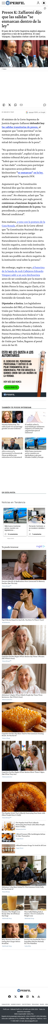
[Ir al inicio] (15, 3)
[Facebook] (9, 996)
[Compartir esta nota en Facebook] (4, 105)
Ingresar (38, 3)
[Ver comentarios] (44, 9)
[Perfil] (24, 991)
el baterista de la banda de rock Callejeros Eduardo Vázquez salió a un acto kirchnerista (23, 271)
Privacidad (35, 1004)
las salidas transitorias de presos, (20, 126)
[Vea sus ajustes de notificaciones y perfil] (44, 3)
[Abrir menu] (3, 3)
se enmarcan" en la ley (30, 172)
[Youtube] (21, 997)
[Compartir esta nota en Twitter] (10, 105)
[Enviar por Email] (21, 105)
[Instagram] (27, 996)
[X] (15, 996)
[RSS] (33, 997)
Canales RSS (6, 1004)
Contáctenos (26, 1004)
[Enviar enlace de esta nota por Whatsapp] (15, 105)
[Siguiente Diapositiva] (44, 521)
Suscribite (11, 387)
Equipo (42, 1004)
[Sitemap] (39, 997)
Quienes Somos (16, 1004)
